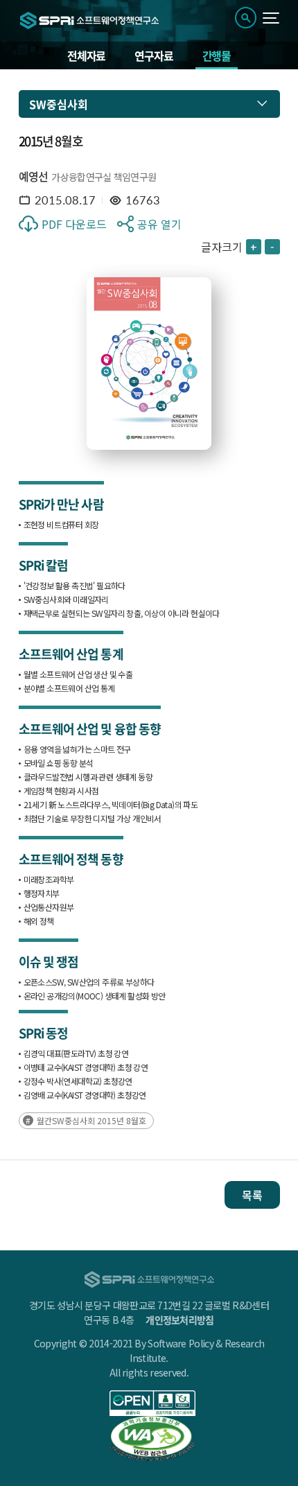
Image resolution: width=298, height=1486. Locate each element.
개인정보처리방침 (179, 1320)
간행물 (216, 55)
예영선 (34, 176)
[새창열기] (153, 1403)
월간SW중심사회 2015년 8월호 (91, 1120)
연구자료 (153, 55)
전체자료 (86, 55)
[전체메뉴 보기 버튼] (271, 18)
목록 (252, 1195)
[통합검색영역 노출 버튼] (245, 17)
